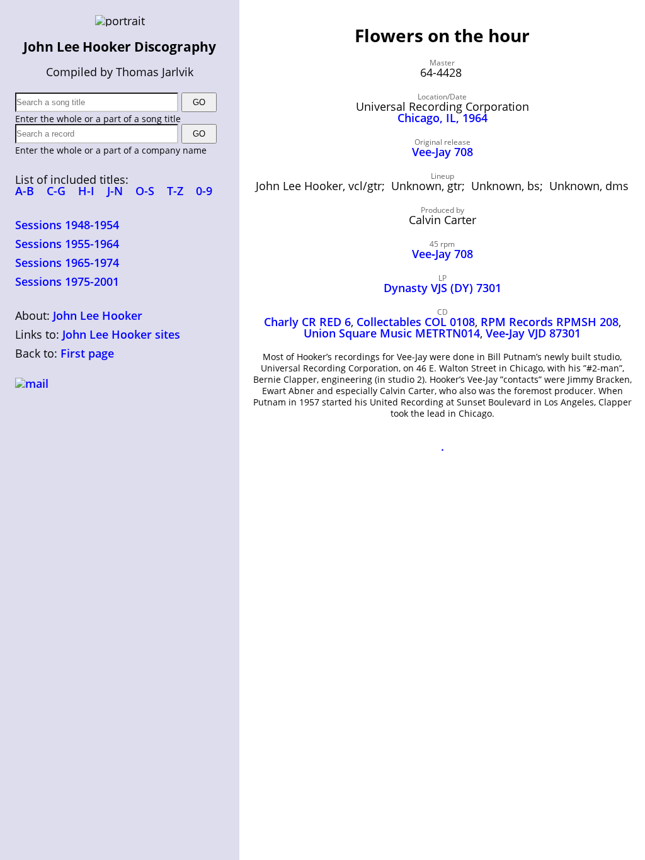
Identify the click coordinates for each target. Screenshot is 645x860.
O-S (144, 190)
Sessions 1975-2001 (67, 281)
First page (87, 353)
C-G (56, 190)
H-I (86, 190)
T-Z (175, 190)
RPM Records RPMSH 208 (550, 321)
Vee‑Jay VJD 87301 (533, 333)
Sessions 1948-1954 (67, 224)
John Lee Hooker (97, 315)
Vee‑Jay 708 (442, 253)
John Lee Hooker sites (121, 334)
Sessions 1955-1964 (67, 243)
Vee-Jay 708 (442, 151)
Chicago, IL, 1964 (442, 117)
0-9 (204, 190)
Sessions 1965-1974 (67, 262)
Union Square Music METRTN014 (392, 333)
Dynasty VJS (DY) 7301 (442, 287)
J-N (115, 190)
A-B (24, 190)
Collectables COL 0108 (416, 321)
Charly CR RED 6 (307, 321)
